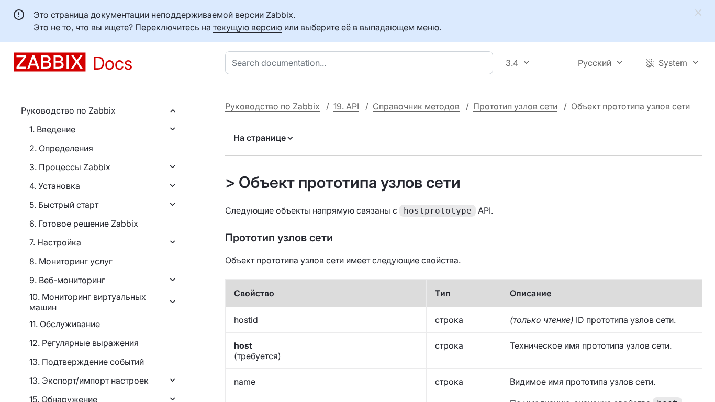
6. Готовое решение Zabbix (83, 223)
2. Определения (61, 148)
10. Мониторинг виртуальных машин (87, 302)
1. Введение (52, 129)
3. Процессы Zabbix (69, 167)
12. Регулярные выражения (84, 343)
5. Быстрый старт (63, 204)
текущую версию (247, 27)
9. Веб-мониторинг (67, 280)
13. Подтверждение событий (86, 361)
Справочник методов (416, 106)
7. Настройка (55, 242)
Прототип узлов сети (515, 106)
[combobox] (361, 63)
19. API (346, 106)
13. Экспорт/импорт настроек (89, 380)
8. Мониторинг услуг (71, 261)
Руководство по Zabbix (68, 110)
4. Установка (54, 186)
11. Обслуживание (64, 324)
